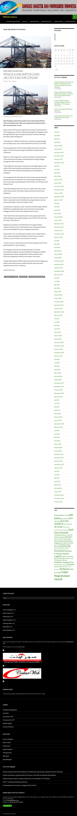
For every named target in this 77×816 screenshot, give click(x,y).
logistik (64, 556)
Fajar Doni (56, 545)
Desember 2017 (59, 454)
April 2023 (57, 247)
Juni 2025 (57, 169)
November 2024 (59, 190)
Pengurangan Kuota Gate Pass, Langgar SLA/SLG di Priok (63, 116)
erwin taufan (70, 543)
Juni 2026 (57, 135)
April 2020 (57, 369)
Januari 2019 (58, 420)
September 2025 (59, 162)
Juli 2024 (56, 203)
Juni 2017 (57, 474)
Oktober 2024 (58, 193)
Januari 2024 (58, 220)
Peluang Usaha (18, 71)
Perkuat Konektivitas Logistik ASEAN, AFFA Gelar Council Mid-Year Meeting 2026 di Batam (63, 93)
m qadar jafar (69, 556)
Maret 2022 (57, 291)
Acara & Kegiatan (8, 610)
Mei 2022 (57, 285)
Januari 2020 (58, 379)
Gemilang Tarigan (65, 545)
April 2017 (57, 481)
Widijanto (64, 569)
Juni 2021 (57, 322)
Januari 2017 (58, 491)
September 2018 (59, 424)
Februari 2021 (58, 335)
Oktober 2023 (58, 230)
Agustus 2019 (58, 396)
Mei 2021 (57, 325)
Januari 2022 (58, 298)
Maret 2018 (57, 444)
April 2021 (57, 329)
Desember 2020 (59, 342)
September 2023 (59, 234)
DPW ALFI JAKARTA (59, 539)
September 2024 (59, 196)
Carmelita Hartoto (60, 535)
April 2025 (57, 173)
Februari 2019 (58, 417)
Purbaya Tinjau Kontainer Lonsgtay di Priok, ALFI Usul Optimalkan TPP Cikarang (62, 102)
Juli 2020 (56, 359)
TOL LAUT (65, 566)
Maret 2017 (57, 485)
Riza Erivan (57, 565)
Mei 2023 (57, 244)
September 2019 (59, 393)
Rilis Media (6, 626)
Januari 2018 (58, 451)
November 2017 (59, 457)
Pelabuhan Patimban (61, 560)
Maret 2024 (57, 213)
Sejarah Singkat (58, 21)
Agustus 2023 (58, 237)
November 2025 (59, 156)
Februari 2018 (58, 447)
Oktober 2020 (58, 349)
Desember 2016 (59, 495)
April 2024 (57, 210)
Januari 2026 (58, 149)
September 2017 (59, 464)
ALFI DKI (57, 521)
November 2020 (59, 346)
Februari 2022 (58, 295)
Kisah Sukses (7, 616)
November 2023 (59, 227)
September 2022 (59, 271)
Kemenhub (59, 551)
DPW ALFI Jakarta (10, 17)
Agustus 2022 (58, 274)
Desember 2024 (59, 186)
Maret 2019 (57, 413)
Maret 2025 (57, 176)
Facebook (7, 805)
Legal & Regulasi (7, 620)
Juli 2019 (56, 400)
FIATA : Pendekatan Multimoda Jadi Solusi (15, 782)
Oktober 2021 (58, 308)
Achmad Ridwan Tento (61, 515)
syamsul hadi (58, 566)
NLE (55, 558)
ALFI (70, 518)
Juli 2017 (56, 471)
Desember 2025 (59, 152)
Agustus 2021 (58, 315)
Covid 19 (69, 535)
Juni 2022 (57, 281)
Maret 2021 (57, 332)
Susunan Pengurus (70, 21)
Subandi (71, 564)
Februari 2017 (58, 488)
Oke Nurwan (61, 558)
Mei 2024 (57, 207)
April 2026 (57, 142)
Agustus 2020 (58, 356)
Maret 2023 (57, 251)
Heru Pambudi (59, 547)
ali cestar (58, 526)
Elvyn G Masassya (66, 541)
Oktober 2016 (58, 502)
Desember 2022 (59, 261)
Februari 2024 (58, 217)
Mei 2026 (57, 139)
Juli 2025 (56, 166)
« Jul (56, 69)
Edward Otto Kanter (11, 276)
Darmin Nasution (59, 537)
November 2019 (59, 386)
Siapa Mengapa (7, 630)
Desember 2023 (59, 223)
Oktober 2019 (58, 390)
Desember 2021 (59, 301)
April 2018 (57, 441)
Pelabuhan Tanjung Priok (63, 562)
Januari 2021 (58, 339)
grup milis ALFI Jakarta (16, 802)
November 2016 (59, 498)
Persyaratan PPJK (34, 21)
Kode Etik (24, 21)
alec (15, 81)
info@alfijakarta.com (13, 800)
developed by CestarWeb (9, 813)
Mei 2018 (57, 437)
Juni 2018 (57, 434)
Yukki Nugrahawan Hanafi (36, 276)
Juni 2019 (57, 403)
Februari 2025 (58, 179)
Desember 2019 (59, 383)
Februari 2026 (58, 145)
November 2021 (59, 305)
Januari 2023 (58, 257)
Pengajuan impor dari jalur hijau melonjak (21, 76)
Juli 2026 (56, 132)
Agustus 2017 (58, 468)
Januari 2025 (58, 183)
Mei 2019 (57, 407)
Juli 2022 (56, 278)
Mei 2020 (57, 366)
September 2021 (59, 312)
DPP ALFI (68, 537)
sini (44, 693)
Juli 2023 (56, 240)
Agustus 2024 (58, 200)
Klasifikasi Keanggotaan (13, 21)
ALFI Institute (67, 524)
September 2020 (59, 352)
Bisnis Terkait (7, 71)
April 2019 (57, 410)
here (23, 647)
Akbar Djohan (64, 518)
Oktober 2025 (58, 159)
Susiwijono (23, 276)
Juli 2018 (56, 430)
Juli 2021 (56, 318)
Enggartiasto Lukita (60, 543)
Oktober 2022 (58, 268)
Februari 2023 (58, 254)
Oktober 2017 (58, 461)
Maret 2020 (57, 373)
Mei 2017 (57, 478)
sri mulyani (65, 565)
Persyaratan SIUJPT (46, 21)
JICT (67, 548)
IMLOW (67, 547)
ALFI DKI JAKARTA (61, 522)
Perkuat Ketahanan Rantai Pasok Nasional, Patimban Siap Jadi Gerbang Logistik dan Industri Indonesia (64, 84)
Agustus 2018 (58, 427)
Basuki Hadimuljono (63, 530)
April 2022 (57, 288)
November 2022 (59, 264)
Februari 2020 (58, 376)
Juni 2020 (57, 363)
